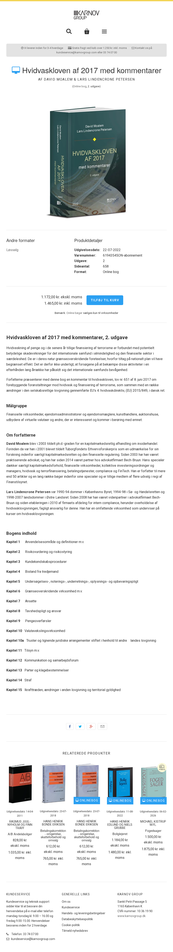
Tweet (80, 726)
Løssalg (12, 250)
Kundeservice (71, 907)
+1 (91, 726)
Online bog (79, 86)
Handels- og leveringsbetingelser (83, 913)
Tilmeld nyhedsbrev (75, 930)
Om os (66, 901)
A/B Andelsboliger (20, 834)
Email (102, 726)
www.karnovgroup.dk (132, 916)
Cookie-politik (71, 925)
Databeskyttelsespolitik (77, 919)
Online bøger (74, 313)
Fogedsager (153, 830)
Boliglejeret (119, 833)
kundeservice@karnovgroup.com (33, 939)
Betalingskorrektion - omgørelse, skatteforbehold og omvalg (53, 835)
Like (70, 726)
